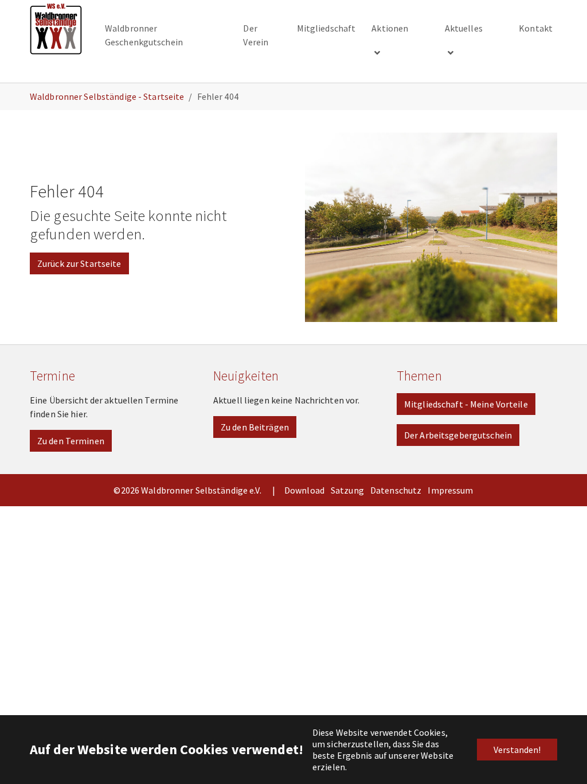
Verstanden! (517, 749)
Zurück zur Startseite (79, 263)
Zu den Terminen (70, 441)
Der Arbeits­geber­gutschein (458, 435)
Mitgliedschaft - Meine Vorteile (466, 404)
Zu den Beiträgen (255, 427)
